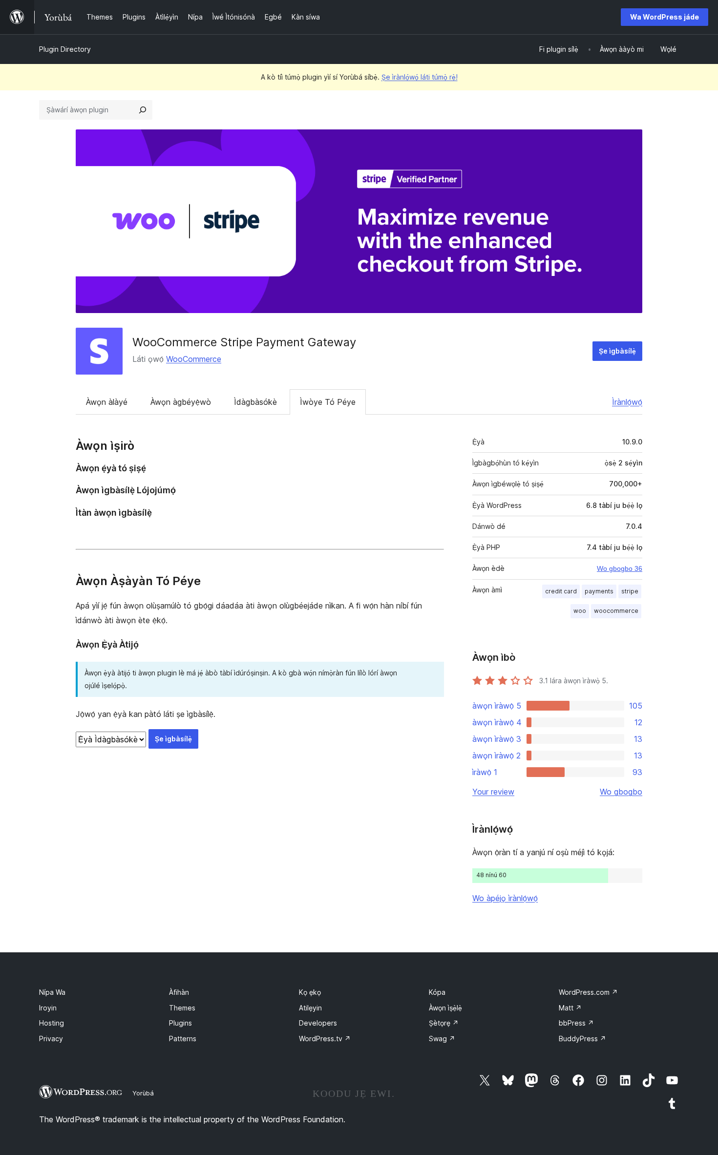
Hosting (51, 1023)
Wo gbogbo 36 (619, 568)
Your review (493, 792)
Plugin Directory (65, 49)
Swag (442, 1038)
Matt (570, 1008)
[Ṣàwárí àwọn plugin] (142, 110)
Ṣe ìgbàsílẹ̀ (617, 351)
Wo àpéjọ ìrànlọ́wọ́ (505, 898)
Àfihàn (179, 992)
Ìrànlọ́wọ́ (627, 402)
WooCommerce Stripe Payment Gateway (244, 342)
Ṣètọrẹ (444, 1023)
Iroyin (48, 1008)
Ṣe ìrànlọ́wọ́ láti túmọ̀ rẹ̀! (419, 77)
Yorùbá (143, 1093)
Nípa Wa (52, 992)
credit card (561, 591)
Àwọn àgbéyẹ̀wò (180, 402)
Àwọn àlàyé (106, 402)
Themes (182, 1008)
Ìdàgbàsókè (255, 402)
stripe (629, 591)
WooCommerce (193, 359)
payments (599, 591)
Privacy (51, 1038)
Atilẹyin (310, 1008)
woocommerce (616, 610)
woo (579, 610)
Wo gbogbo (621, 792)
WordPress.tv (325, 1038)
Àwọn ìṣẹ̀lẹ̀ (445, 1008)
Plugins (180, 1023)
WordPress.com (588, 992)
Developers (318, 1023)
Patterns (182, 1038)
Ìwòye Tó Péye (328, 402)
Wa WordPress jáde (664, 17)
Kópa (437, 992)
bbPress (576, 1023)
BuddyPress (582, 1038)
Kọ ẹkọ (310, 992)
